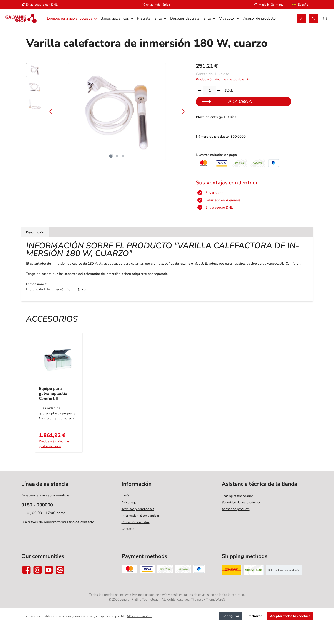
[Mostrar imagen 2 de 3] (117, 156)
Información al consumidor (140, 515)
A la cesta (240, 101)
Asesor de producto (236, 509)
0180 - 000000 (37, 505)
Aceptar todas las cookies (290, 616)
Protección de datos (136, 522)
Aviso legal (129, 502)
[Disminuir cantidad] (200, 90)
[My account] (313, 18)
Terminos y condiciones (138, 509)
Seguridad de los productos (241, 502)
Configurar (230, 616)
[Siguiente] (183, 111)
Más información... (139, 616)
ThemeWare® (215, 599)
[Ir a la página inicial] (21, 18)
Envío (125, 496)
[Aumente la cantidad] (219, 90)
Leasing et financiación (238, 496)
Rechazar (254, 616)
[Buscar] (301, 18)
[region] (106, 111)
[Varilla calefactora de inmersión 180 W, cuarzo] (117, 111)
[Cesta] (324, 18)
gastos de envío (156, 595)
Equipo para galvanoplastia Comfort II (53, 393)
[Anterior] (51, 111)
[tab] (35, 232)
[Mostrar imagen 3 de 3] (123, 156)
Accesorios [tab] (52, 319)
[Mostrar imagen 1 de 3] (111, 156)
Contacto (128, 529)
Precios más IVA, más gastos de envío (223, 79)
